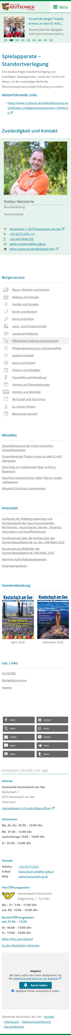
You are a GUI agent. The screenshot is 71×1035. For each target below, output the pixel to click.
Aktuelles (9, 435)
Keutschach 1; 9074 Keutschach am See (37, 229)
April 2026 (18, 642)
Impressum (11, 1022)
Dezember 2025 (53, 642)
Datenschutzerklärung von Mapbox (37, 978)
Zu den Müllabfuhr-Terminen (20, 945)
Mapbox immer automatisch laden (37, 991)
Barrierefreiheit (14, 1027)
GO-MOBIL (9, 673)
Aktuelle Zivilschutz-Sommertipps (24, 488)
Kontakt (49, 1017)
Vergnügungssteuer (14, 566)
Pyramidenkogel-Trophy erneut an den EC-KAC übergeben (32, 458)
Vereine (7, 687)
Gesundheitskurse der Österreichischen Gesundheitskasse (27, 448)
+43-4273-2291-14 (21, 234)
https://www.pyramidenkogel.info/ (34, 249)
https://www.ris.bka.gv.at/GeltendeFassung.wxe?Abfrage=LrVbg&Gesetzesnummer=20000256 (38, 108)
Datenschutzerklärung (36, 1022)
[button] (6, 40)
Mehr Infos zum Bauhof (17, 939)
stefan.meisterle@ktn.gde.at (27, 244)
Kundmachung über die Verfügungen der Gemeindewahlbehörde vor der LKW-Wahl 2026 (33, 540)
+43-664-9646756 (21, 239)
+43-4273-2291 (29, 866)
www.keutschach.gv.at (33, 876)
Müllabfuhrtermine (14, 680)
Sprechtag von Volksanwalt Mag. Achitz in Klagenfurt (29, 469)
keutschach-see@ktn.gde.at (36, 871)
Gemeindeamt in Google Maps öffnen (28, 808)
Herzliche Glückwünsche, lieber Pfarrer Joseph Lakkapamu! (32, 480)
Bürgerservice (13, 277)
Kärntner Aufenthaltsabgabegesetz (24, 559)
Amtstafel (10, 508)
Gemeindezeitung (16, 585)
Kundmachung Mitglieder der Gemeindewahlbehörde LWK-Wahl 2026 (28, 551)
